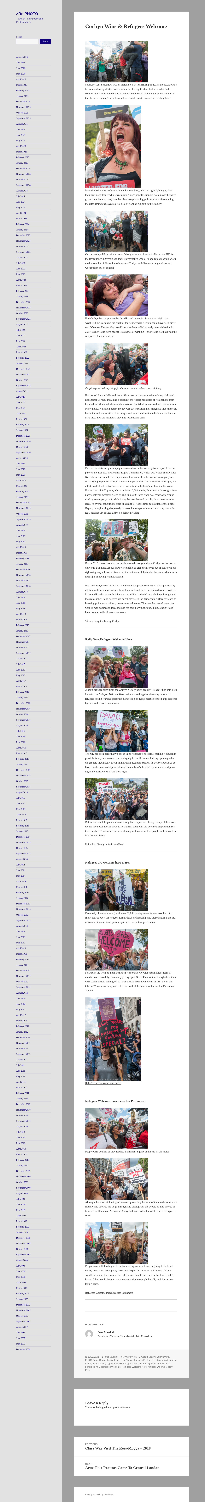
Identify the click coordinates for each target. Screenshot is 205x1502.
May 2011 (20, 1076)
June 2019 (20, 536)
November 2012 (23, 976)
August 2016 (22, 725)
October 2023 (22, 246)
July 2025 (20, 129)
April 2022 (21, 346)
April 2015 (21, 814)
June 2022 (20, 335)
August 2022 (22, 324)
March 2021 (21, 419)
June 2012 (20, 1004)
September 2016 (23, 720)
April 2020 (21, 480)
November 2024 (23, 174)
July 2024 (20, 196)
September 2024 (23, 185)
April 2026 (21, 79)
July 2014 (20, 865)
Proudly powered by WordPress (99, 1494)
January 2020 (22, 497)
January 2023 (22, 296)
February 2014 (22, 892)
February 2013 (22, 959)
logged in (104, 1407)
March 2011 (21, 1087)
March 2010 (21, 1154)
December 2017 (23, 636)
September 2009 (23, 1188)
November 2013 (23, 909)
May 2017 (20, 675)
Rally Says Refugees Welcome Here (104, 844)
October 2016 (22, 714)
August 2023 (22, 257)
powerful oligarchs (147, 1363)
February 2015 (22, 826)
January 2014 (22, 898)
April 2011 (21, 1082)
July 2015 (20, 798)
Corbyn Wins (162, 1357)
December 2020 (23, 436)
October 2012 (22, 981)
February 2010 (22, 1160)
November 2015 (23, 775)
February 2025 (22, 157)
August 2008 (22, 1260)
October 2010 (22, 1115)
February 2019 (22, 558)
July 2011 (20, 1065)
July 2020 (20, 463)
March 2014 (21, 887)
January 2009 (22, 1232)
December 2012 (23, 970)
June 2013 (20, 937)
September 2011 (23, 1054)
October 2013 (22, 915)
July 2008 (20, 1266)
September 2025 (23, 118)
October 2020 (22, 447)
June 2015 (20, 803)
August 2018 (22, 592)
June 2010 (20, 1137)
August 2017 (22, 658)
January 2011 (22, 1098)
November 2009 (23, 1176)
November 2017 (23, 642)
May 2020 (20, 475)
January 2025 (22, 163)
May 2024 (20, 207)
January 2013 (22, 965)
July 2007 (20, 1332)
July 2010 (20, 1132)
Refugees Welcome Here (134, 1367)
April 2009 (21, 1215)
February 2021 (22, 424)
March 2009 (21, 1221)
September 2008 (23, 1254)
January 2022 (22, 363)
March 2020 (21, 486)
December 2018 (23, 569)
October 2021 (22, 380)
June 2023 (20, 269)
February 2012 (22, 1026)
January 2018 (22, 631)
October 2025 (22, 113)
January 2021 (22, 430)
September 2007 (23, 1321)
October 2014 (22, 848)
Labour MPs (140, 1360)
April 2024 (21, 213)
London (173, 1360)
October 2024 (22, 179)
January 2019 (22, 564)
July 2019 (20, 530)
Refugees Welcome (111, 1367)
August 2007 (22, 1327)
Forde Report (99, 1360)
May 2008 (20, 1277)
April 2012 (21, 1015)
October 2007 (22, 1316)
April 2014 (21, 881)
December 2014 (23, 837)
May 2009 (20, 1210)
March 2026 (21, 85)
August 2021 (22, 391)
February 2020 (22, 491)
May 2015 (20, 809)
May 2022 (20, 341)
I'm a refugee (113, 1360)
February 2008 (22, 1293)
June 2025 (20, 135)
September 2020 (23, 452)
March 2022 (21, 352)
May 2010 (20, 1143)
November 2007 (23, 1310)
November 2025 (23, 107)
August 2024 (22, 191)
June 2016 (20, 736)
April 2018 (21, 614)
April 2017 (21, 681)
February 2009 (22, 1227)
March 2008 (21, 1288)
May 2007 (20, 1344)
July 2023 (20, 263)
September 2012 (23, 987)
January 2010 (22, 1165)
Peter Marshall (111, 1357)
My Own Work (130, 1357)
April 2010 (21, 1149)
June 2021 (20, 402)
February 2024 (22, 224)
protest (160, 1363)
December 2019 (23, 502)
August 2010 (22, 1126)
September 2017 (23, 653)
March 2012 (21, 1020)
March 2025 (21, 152)
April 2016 (21, 748)
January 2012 (22, 1032)
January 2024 (22, 230)
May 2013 (20, 943)
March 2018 (21, 619)
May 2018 (20, 608)
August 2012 (22, 993)
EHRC (88, 1360)
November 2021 (23, 374)
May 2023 (20, 274)
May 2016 (20, 742)
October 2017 (22, 647)
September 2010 (23, 1121)
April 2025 (21, 146)
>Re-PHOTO (27, 14)
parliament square (118, 1363)
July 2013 (20, 931)
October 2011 (22, 1048)
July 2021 (20, 397)
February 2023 (22, 291)
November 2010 (23, 1110)
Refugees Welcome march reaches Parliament (109, 1292)
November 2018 (23, 575)
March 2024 (21, 218)
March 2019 (21, 553)
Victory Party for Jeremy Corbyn (102, 621)
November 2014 (23, 842)
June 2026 (20, 68)
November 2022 (23, 307)
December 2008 (23, 1238)
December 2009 (23, 1171)
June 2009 (20, 1204)
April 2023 (21, 280)
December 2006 (23, 1349)
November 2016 (23, 709)
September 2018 (23, 586)
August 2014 (22, 859)
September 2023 (23, 252)
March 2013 (21, 954)
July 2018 (20, 597)
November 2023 (23, 241)
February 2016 (22, 759)
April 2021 (21, 413)
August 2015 (22, 792)
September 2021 (23, 385)
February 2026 (22, 90)
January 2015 (22, 831)
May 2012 (20, 1009)
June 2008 (20, 1271)
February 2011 (22, 1093)
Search (19, 37)
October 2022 (22, 313)
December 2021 (23, 369)
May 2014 (20, 876)
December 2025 (23, 101)
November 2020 (23, 441)
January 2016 (22, 764)
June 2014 (20, 870)
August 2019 (22, 525)
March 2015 (21, 820)
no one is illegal (100, 1363)
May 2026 (20, 74)
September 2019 (23, 519)
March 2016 (21, 753)
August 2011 (21, 1059)
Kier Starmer (127, 1360)
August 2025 (22, 124)
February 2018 (22, 625)
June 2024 (20, 202)
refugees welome (156, 1367)
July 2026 (20, 62)
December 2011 (23, 1037)
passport (132, 1363)
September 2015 (23, 787)
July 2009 (20, 1199)
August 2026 (22, 57)
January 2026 (22, 96)
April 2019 (21, 547)
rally (98, 1367)
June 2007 (20, 1338)
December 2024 (23, 168)
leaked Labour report (157, 1360)
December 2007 (23, 1305)
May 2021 (20, 408)
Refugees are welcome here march (103, 1082)
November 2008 (23, 1243)
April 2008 (21, 1282)
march (88, 1363)
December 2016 (23, 703)
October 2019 (22, 514)
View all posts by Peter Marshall (134, 1336)
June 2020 (20, 469)
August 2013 (22, 926)
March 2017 (21, 686)
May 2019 (20, 541)
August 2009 (22, 1193)
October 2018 (22, 580)
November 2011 (23, 1043)
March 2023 (21, 285)
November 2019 (23, 508)
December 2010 (23, 1104)
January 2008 (22, 1299)
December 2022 (23, 302)
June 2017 (20, 670)
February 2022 (22, 358)
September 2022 (23, 319)
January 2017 (22, 697)
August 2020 (22, 458)
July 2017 (20, 664)
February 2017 (22, 692)
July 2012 (20, 998)
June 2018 (20, 603)
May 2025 (20, 140)
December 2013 (23, 904)
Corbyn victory (148, 1357)
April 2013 (21, 948)
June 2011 (20, 1071)
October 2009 (22, 1182)
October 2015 (22, 781)
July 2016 (20, 731)
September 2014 (23, 853)
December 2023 (23, 235)
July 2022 (20, 330)
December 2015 (23, 770)
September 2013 (23, 920)
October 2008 (22, 1249)
